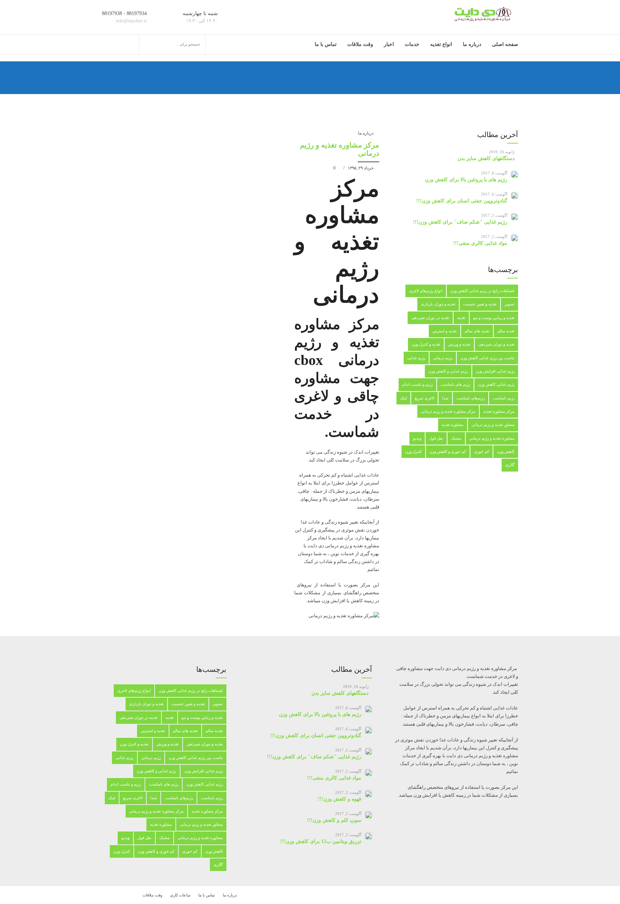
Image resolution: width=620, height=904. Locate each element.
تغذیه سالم (506, 331)
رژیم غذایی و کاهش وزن (448, 371)
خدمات (412, 44)
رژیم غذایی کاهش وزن (496, 384)
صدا (445, 398)
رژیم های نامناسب (455, 384)
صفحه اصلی (505, 44)
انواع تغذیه (441, 44)
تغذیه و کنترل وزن (426, 344)
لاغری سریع (424, 398)
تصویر (509, 304)
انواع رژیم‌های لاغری (425, 291)
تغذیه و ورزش (459, 344)
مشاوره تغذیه (453, 424)
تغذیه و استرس (444, 331)
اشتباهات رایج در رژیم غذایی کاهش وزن (482, 291)
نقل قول (436, 438)
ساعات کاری (180, 895)
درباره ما (472, 44)
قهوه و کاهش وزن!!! (339, 799)
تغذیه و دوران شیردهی (496, 344)
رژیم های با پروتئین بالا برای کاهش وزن (466, 179)
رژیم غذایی (416, 358)
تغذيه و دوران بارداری (438, 304)
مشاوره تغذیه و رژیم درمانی (492, 438)
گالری (510, 465)
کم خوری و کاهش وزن (447, 451)
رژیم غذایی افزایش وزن (495, 371)
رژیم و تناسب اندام (417, 384)
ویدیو (417, 438)
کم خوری (481, 451)
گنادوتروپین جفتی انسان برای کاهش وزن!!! (461, 200)
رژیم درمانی (442, 358)
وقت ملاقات (360, 44)
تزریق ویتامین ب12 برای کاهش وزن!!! (320, 841)
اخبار (389, 44)
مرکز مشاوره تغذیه (499, 411)
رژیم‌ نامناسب (504, 398)
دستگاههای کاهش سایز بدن (486, 158)
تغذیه (461, 317)
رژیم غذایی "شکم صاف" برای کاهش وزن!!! (460, 222)
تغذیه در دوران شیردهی (430, 317)
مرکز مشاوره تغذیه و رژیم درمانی (448, 411)
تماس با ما (326, 44)
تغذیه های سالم (477, 331)
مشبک (456, 438)
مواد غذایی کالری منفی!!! (480, 243)
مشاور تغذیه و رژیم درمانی (493, 424)
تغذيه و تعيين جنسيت (480, 304)
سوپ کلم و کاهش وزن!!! (334, 820)
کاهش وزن (506, 451)
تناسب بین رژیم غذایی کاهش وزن (487, 358)
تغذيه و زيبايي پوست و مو (494, 317)
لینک (403, 398)
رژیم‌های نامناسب (470, 398)
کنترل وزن (413, 451)
